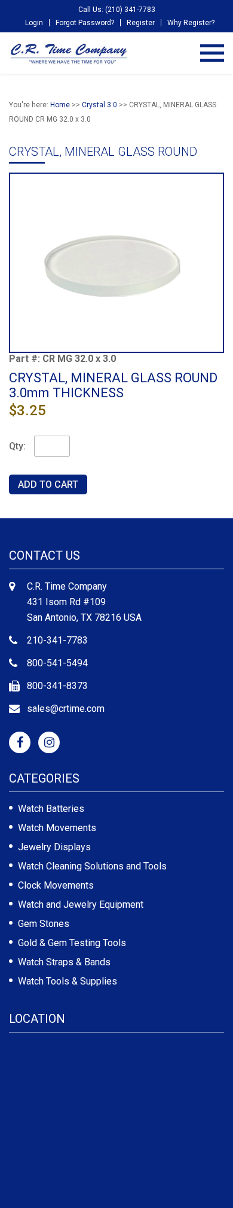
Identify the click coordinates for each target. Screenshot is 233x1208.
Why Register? (190, 22)
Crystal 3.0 (99, 105)
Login (34, 22)
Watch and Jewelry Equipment (80, 904)
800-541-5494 (57, 663)
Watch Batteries (51, 808)
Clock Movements (56, 885)
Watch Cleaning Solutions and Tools (92, 866)
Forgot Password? (85, 22)
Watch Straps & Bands (64, 962)
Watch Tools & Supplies (67, 981)
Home (60, 105)
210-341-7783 (57, 640)
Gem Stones (43, 923)
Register (141, 22)
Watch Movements (57, 827)
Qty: (17, 446)
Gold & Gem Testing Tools (72, 943)
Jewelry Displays (54, 847)
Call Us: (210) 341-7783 (116, 9)
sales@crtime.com (66, 708)
